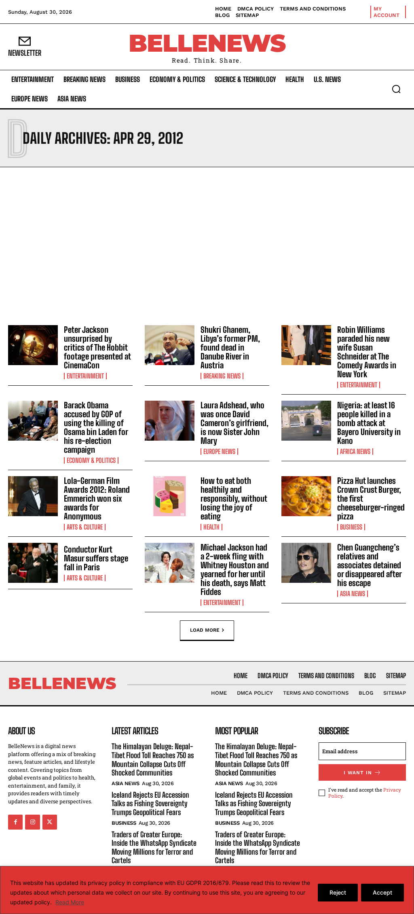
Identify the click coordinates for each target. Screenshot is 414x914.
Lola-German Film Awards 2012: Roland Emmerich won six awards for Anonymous (97, 498)
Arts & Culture (85, 527)
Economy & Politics (91, 460)
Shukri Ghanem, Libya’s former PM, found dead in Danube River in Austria (230, 347)
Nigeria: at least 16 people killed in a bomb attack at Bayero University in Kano (369, 422)
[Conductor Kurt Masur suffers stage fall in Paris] (33, 563)
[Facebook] (15, 822)
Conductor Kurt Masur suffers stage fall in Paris (96, 558)
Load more (205, 630)
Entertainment (85, 376)
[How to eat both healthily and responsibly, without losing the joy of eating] (169, 496)
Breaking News (222, 376)
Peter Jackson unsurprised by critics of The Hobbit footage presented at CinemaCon (97, 347)
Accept (382, 892)
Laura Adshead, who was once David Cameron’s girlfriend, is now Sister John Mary (234, 422)
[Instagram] (32, 822)
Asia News (352, 593)
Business (351, 527)
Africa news (355, 451)
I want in (358, 772)
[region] (207, 890)
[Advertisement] (207, 243)
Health (211, 527)
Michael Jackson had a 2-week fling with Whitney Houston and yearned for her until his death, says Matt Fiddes (235, 569)
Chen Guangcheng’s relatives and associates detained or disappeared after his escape (369, 565)
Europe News (219, 451)
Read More (69, 902)
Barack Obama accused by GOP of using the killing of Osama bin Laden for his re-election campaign (96, 427)
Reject (338, 892)
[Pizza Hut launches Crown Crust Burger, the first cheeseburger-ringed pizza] (306, 496)
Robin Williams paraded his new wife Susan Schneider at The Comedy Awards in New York (366, 352)
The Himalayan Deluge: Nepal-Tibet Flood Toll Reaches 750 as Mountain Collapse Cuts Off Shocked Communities (153, 759)
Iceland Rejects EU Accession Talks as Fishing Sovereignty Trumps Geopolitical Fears (150, 803)
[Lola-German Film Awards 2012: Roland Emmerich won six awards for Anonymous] (33, 496)
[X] (49, 822)
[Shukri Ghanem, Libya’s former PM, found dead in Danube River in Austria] (169, 345)
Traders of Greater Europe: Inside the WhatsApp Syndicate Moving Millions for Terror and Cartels (154, 847)
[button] (396, 89)
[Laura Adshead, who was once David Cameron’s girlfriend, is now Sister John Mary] (169, 421)
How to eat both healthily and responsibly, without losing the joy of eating (234, 498)
